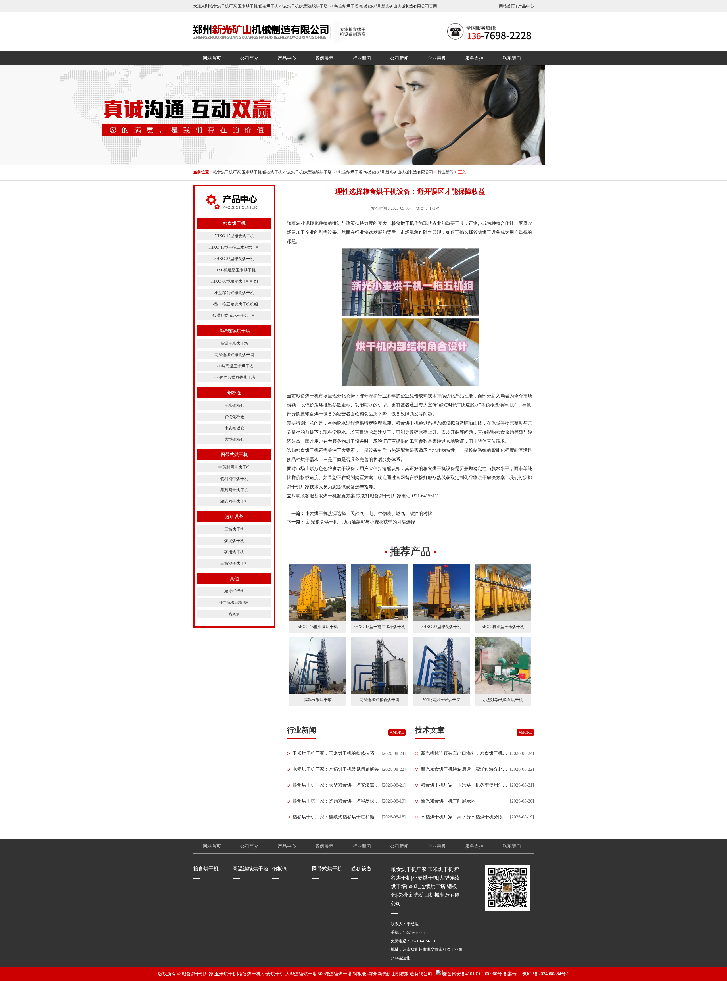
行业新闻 (362, 58)
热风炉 (234, 614)
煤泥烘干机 (234, 541)
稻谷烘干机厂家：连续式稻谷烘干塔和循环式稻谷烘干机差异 (354, 816)
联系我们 (512, 58)
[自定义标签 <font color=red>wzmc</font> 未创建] (261, 32)
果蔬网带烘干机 (234, 490)
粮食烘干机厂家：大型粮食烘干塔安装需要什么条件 (345, 785)
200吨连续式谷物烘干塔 (234, 377)
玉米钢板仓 (234, 405)
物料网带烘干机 (234, 479)
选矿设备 (234, 516)
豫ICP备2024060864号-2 (545, 973)
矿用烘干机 (234, 552)
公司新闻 (399, 58)
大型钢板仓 (234, 439)
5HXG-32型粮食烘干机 (234, 259)
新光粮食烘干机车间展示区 (448, 801)
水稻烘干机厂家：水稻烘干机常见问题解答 (336, 769)
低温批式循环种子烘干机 (234, 315)
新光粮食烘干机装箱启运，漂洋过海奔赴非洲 (466, 769)
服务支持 (474, 58)
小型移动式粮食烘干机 (234, 293)
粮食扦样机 (234, 591)
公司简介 (249, 58)
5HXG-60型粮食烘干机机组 (234, 281)
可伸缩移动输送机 (234, 602)
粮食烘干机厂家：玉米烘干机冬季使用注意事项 (468, 785)
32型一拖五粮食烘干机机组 (234, 304)
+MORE (397, 732)
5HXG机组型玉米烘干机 (234, 270)
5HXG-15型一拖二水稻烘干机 (234, 247)
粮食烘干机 (234, 223)
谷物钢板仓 (234, 417)
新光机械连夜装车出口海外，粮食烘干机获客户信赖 (473, 753)
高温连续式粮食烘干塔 (234, 355)
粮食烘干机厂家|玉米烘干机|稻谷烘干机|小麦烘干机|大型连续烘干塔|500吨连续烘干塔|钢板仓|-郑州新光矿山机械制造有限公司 (323, 172)
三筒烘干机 (234, 529)
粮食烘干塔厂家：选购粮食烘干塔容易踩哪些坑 (340, 801)
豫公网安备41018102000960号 (472, 973)
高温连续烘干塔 (234, 330)
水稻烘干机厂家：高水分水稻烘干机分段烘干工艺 (471, 816)
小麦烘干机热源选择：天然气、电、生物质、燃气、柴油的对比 (368, 513)
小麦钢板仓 (234, 428)
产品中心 (526, 6)
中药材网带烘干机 (234, 467)
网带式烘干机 (234, 454)
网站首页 (507, 6)
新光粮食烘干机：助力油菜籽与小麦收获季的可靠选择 (360, 521)
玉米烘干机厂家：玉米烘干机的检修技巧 (333, 753)
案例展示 (324, 58)
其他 (234, 578)
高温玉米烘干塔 (234, 343)
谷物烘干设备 (486, 232)
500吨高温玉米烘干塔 (234, 366)
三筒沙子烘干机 (234, 563)
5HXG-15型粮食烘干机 (234, 236)
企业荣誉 (437, 58)
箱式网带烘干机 (234, 501)
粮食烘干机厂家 (386, 495)
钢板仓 (234, 392)
